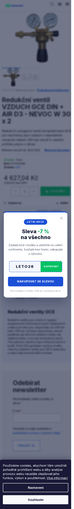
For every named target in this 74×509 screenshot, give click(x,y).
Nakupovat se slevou (35, 281)
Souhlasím (35, 500)
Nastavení (35, 488)
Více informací (57, 478)
